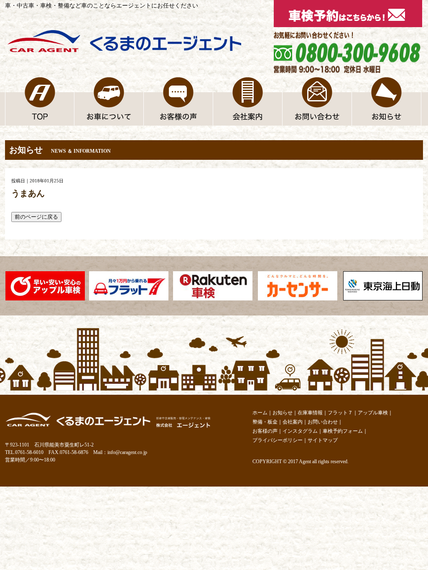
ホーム (260, 413)
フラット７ (340, 413)
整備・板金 (265, 422)
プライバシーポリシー (277, 440)
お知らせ (283, 413)
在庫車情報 (310, 413)
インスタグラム (300, 431)
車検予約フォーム (343, 431)
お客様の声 (265, 431)
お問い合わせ (323, 422)
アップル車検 (373, 413)
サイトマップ (323, 440)
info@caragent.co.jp (127, 452)
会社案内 (293, 422)
